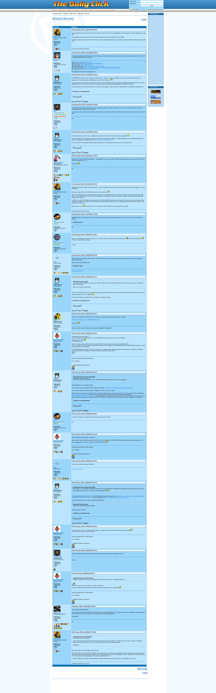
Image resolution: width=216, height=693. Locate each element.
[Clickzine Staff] (57, 175)
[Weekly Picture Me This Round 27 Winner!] (63, 273)
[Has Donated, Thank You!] (57, 94)
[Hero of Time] (57, 351)
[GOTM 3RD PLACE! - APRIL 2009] (61, 273)
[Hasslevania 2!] (54, 626)
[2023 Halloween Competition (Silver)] (57, 70)
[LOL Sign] (59, 351)
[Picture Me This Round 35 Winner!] (66, 175)
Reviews (84, 10)
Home (54, 10)
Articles (69, 10)
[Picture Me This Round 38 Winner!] (57, 178)
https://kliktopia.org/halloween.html (104, 140)
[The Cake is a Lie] (59, 49)
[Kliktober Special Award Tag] (57, 180)
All (145, 19)
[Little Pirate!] (57, 624)
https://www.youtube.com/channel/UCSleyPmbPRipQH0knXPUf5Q (102, 67)
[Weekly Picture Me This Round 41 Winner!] (65, 273)
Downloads (61, 10)
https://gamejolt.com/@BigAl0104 (93, 63)
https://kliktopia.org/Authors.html (80, 394)
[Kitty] (59, 626)
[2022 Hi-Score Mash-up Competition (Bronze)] (54, 70)
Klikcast (105, 10)
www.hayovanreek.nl (77, 270)
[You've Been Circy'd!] (55, 177)
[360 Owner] (54, 128)
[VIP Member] (54, 49)
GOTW (111, 10)
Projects (77, 10)
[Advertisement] (114, 21)
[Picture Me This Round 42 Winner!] (57, 628)
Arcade (98, 10)
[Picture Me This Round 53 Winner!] (61, 628)
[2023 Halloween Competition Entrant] (59, 70)
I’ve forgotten (135, 9)
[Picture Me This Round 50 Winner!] (61, 94)
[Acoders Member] (60, 175)
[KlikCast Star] (62, 175)
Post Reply (58, 19)
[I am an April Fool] (54, 180)
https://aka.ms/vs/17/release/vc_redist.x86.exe (116, 497)
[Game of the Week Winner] (54, 94)
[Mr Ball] (59, 94)
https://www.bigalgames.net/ (84, 62)
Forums (91, 10)
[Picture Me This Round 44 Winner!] (59, 628)
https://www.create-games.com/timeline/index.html (85, 319)
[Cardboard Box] (57, 49)
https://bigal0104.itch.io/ (87, 65)
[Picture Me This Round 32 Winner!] (54, 628)
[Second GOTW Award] (68, 175)
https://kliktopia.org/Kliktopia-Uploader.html (83, 396)
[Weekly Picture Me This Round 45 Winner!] (67, 273)
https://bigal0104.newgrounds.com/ (94, 66)
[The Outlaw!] (66, 624)
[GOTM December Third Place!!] (60, 178)
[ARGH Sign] (59, 624)
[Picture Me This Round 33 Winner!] (64, 624)
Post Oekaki (69, 19)
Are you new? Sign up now (155, 9)
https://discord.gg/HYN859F (90, 69)
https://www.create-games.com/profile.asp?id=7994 (119, 387)
